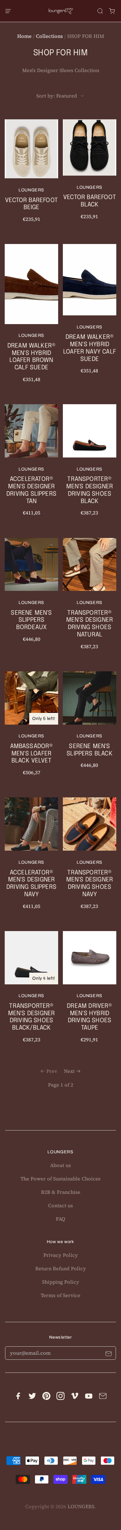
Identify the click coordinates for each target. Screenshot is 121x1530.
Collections (49, 36)
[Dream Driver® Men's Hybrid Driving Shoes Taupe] (89, 991)
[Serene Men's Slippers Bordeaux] (31, 595)
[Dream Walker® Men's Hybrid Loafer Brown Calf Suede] (31, 317)
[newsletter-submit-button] (108, 1354)
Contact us (60, 1205)
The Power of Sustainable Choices (60, 1178)
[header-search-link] (100, 10)
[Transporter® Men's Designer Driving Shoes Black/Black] (31, 991)
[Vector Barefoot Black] (89, 174)
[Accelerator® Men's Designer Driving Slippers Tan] (31, 464)
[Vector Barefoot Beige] (31, 175)
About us (60, 1165)
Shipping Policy (60, 1282)
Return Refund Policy (60, 1268)
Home (24, 36)
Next (69, 1071)
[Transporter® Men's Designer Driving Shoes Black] (89, 464)
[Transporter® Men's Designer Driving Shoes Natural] (89, 598)
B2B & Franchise (60, 1192)
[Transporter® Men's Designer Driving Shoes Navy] (89, 857)
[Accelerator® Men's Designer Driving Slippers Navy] (31, 857)
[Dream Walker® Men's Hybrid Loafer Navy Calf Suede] (89, 313)
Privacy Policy (60, 1255)
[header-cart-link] (112, 10)
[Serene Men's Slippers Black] (89, 724)
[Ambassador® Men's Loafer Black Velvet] (31, 728)
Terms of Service (60, 1295)
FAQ (60, 1219)
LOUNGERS (81, 1506)
